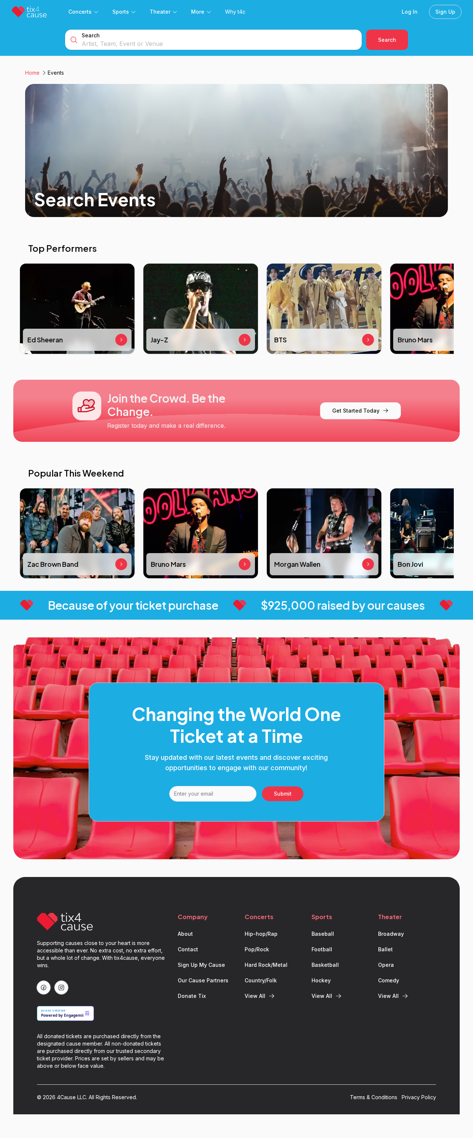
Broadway (391, 934)
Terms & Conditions (373, 1097)
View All (255, 996)
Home (32, 73)
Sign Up (445, 12)
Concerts (80, 12)
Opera (386, 965)
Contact (188, 949)
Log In (410, 12)
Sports (120, 12)
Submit (283, 793)
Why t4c (235, 12)
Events (56, 73)
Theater (160, 12)
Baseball (323, 934)
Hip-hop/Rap (261, 934)
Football (322, 949)
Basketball (325, 965)
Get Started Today (356, 410)
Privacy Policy (419, 1097)
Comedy (388, 980)
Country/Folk (261, 980)
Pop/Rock (257, 949)
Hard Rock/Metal (266, 965)
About (185, 934)
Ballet (385, 949)
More (197, 12)
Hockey (321, 980)
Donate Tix (192, 996)
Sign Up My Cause (201, 965)
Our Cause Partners (203, 980)
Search (91, 35)
